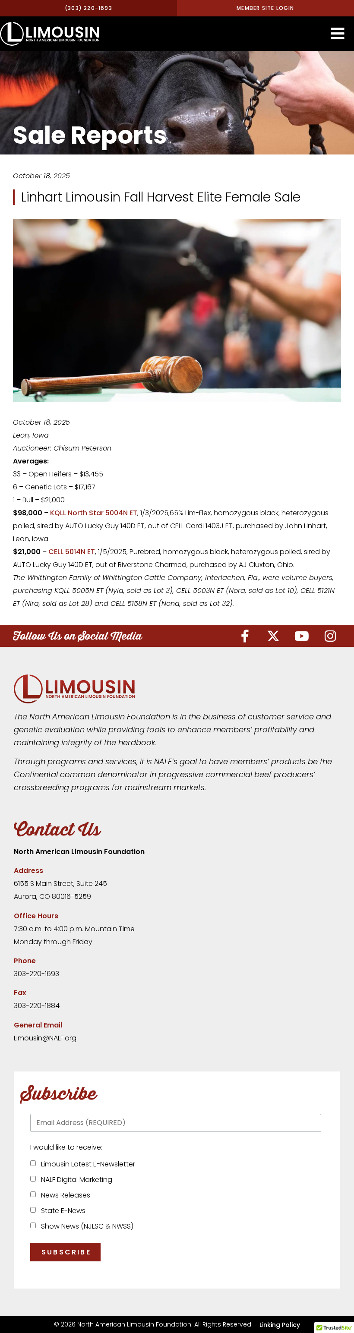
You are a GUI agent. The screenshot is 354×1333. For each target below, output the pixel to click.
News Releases (64, 1195)
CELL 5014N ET (71, 552)
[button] (337, 33)
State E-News (61, 1211)
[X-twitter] (273, 636)
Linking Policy (279, 1324)
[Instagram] (330, 636)
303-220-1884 (37, 1006)
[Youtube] (302, 636)
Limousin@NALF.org (45, 1038)
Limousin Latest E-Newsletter (86, 1164)
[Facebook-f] (245, 636)
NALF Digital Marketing (75, 1180)
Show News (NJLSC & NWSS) (85, 1226)
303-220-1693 (36, 974)
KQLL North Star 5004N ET (93, 513)
